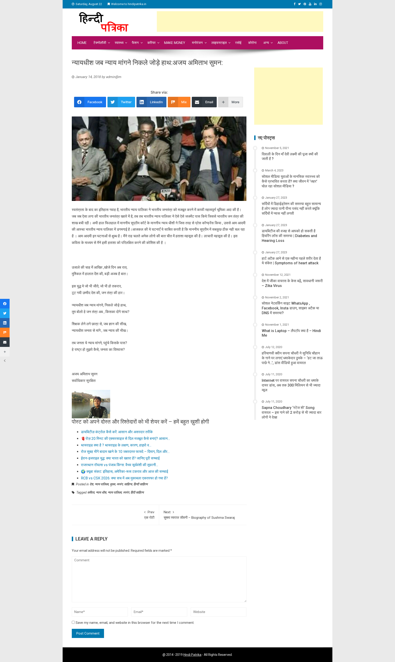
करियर (151, 43)
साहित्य (128, 484)
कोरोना (252, 43)
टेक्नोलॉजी (99, 43)
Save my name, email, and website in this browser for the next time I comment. (135, 623)
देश (91, 484)
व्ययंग (120, 484)
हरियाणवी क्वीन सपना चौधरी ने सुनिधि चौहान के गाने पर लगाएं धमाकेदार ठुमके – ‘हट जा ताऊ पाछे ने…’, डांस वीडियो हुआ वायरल (292, 358)
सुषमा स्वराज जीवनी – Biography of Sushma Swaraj (199, 515)
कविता (90, 492)
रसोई (238, 43)
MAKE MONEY (174, 43)
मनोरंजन (197, 43)
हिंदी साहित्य (137, 492)
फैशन (135, 43)
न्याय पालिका (102, 484)
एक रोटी (149, 515)
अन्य (266, 43)
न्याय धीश (101, 492)
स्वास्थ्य (119, 43)
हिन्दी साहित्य (140, 484)
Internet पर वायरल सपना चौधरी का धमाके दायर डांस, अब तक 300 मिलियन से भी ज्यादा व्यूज (291, 385)
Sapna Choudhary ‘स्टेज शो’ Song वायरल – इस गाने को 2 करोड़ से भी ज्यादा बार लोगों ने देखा (291, 412)
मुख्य (112, 484)
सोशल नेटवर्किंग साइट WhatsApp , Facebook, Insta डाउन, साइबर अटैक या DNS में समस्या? (290, 308)
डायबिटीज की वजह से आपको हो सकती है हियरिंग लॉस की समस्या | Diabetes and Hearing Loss (289, 236)
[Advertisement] (240, 21)
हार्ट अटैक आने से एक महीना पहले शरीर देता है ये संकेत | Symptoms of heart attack (291, 260)
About (283, 43)
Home (82, 43)
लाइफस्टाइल (219, 43)
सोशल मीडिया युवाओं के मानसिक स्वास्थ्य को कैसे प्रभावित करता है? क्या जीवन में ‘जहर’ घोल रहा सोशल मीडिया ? (291, 181)
